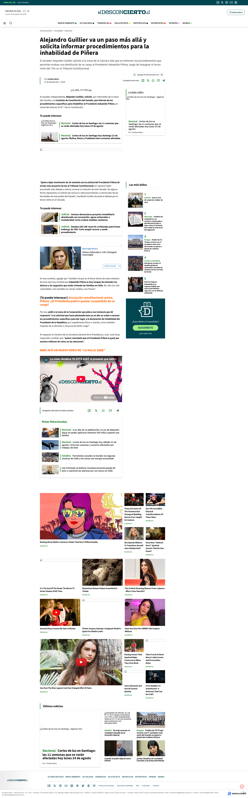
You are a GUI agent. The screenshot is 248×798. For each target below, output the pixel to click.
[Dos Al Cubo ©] (237, 795)
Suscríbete (145, 327)
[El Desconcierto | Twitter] (222, 2)
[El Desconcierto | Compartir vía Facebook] (142, 80)
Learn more (110, 266)
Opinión (173, 23)
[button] (236, 12)
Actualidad (86, 23)
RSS (137, 786)
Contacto (156, 786)
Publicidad (146, 786)
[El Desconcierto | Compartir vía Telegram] (163, 80)
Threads (88, 785)
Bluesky (94, 786)
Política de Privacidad (106, 786)
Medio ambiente (66, 23)
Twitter (54, 786)
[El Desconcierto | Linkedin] (236, 2)
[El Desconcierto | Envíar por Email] (158, 80)
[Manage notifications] (242, 786)
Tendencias (103, 23)
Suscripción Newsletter (125, 786)
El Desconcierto (46, 31)
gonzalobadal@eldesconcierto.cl (13, 795)
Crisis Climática (23, 2)
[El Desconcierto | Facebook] (218, 2)
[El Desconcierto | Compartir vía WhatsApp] (153, 80)
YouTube (66, 786)
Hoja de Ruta (121, 23)
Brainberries (90, 249)
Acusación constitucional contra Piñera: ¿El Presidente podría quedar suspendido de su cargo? (77, 301)
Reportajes (139, 23)
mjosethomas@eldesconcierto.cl (180, 793)
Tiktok (83, 786)
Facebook (49, 786)
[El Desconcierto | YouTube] (231, 2)
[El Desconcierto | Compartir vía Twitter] (148, 80)
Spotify (77, 786)
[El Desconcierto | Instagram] (226, 2)
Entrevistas (157, 23)
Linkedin (72, 786)
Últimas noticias (56, 777)
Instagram (60, 786)
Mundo (186, 23)
